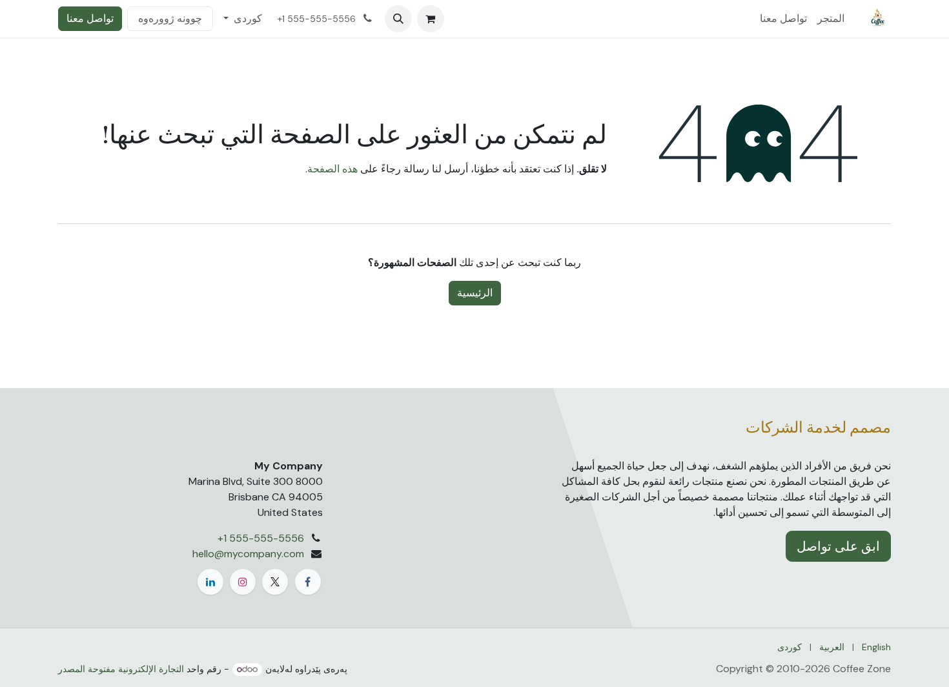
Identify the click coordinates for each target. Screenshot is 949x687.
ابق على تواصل (838, 546)
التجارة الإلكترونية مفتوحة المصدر (121, 669)
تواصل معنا (90, 18)
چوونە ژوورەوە (170, 18)
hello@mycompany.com (248, 553)
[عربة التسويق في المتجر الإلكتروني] (430, 18)
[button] (398, 18)
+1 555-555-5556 (261, 538)
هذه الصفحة (332, 169)
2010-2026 (805, 668)
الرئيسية (475, 293)
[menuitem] (831, 19)
